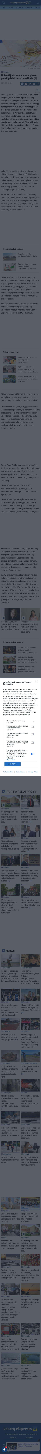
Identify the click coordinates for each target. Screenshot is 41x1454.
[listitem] (20, 721)
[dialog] (20, 727)
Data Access (20, 772)
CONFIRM (12, 764)
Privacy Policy (33, 772)
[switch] (32, 727)
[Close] (37, 682)
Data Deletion (8, 772)
